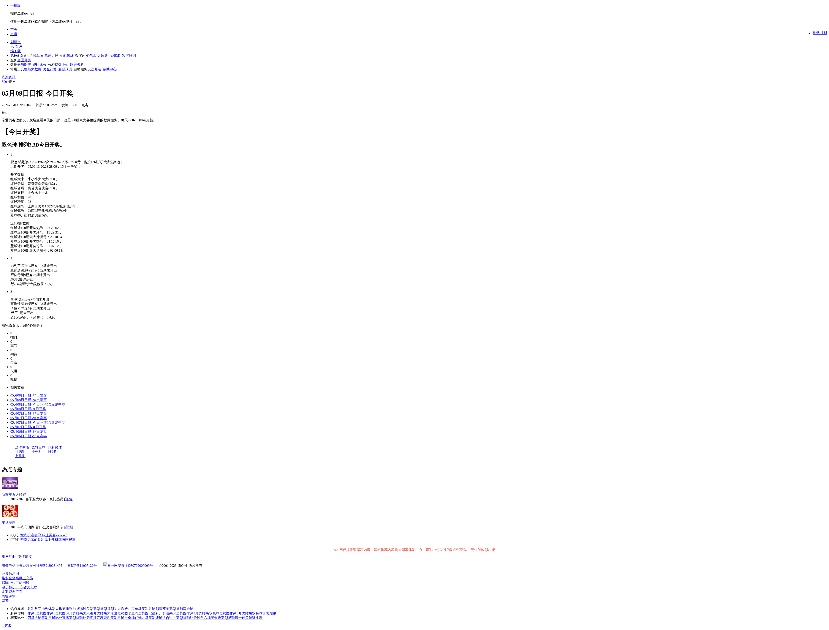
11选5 (19, 451)
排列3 (36, 451)
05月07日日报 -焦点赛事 (28, 418)
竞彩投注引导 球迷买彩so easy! (43, 535)
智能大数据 (32, 69)
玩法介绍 (94, 69)
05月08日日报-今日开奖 (28, 409)
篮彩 (103, 609)
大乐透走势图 (117, 613)
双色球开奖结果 (264, 613)
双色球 (90, 55)
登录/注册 (820, 33)
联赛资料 (77, 64)
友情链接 (25, 556)
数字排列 (129, 55)
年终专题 (9, 522)
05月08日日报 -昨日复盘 (28, 395)
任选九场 (142, 618)
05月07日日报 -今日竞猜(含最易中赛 (37, 422)
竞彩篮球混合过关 (162, 618)
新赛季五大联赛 (14, 494)
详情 (68, 499)
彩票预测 (65, 69)
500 (4, 82)
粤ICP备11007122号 (82, 565)
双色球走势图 (219, 613)
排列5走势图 (56, 613)
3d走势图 (180, 613)
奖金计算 (50, 69)
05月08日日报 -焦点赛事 (28, 400)
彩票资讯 (9, 77)
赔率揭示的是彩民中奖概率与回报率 (48, 540)
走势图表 (24, 64)
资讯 (13, 34)
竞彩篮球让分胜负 (190, 618)
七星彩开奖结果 (161, 613)
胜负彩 (88, 609)
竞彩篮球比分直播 (83, 618)
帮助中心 (110, 69)
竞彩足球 (51, 55)
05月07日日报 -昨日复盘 (28, 413)
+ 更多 (6, 626)
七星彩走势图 (138, 613)
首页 (13, 29)
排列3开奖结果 (198, 613)
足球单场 (36, 55)
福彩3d (112, 609)
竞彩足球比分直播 (55, 618)
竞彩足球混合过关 (235, 618)
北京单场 (135, 609)
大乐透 (102, 55)
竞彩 (96, 609)
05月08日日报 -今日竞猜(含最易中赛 (37, 404)
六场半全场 (212, 618)
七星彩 (20, 456)
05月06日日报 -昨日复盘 (28, 431)
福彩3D (114, 55)
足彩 (24, 55)
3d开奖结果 (74, 613)
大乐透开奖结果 (95, 613)
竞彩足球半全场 (123, 618)
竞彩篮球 (67, 55)
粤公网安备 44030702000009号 (130, 565)
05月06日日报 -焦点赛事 (28, 436)
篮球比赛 (256, 618)
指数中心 (62, 64)
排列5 (52, 451)
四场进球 (34, 618)
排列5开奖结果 (241, 613)
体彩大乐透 (57, 609)
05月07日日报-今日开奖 (28, 427)
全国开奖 (24, 60)
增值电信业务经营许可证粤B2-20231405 (32, 565)
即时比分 (39, 64)
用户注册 (9, 556)
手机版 (15, 5)
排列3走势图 (37, 613)
